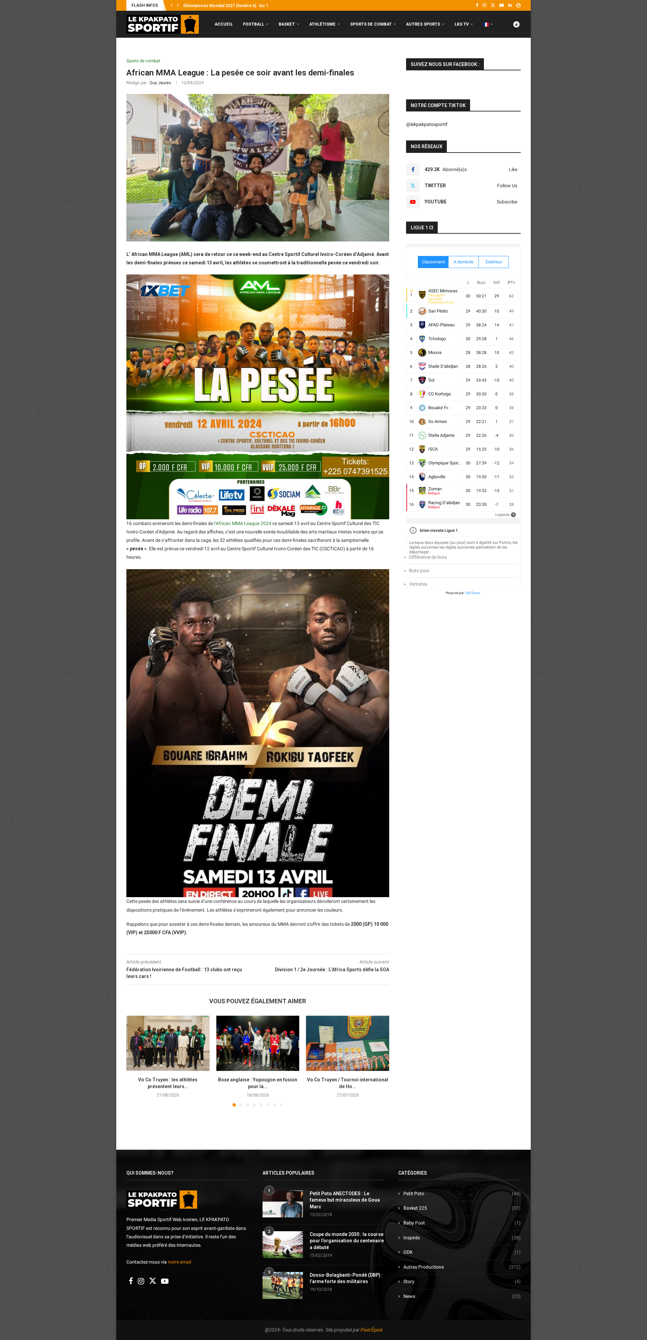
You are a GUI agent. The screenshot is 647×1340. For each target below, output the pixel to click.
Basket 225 (462, 1208)
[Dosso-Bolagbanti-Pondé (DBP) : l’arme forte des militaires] (283, 1285)
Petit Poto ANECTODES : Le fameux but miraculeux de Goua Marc (345, 1200)
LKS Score (472, 593)
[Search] (517, 52)
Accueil (224, 24)
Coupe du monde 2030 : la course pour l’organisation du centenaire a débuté (347, 1241)
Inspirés (462, 1237)
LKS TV (462, 24)
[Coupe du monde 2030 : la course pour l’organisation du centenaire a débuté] (283, 1244)
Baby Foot (462, 1222)
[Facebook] (477, 5)
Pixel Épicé (371, 1330)
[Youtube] (501, 5)
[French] (488, 24)
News (462, 1296)
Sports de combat (371, 24)
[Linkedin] (510, 5)
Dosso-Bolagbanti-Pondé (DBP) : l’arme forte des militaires (346, 1278)
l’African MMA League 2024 (242, 523)
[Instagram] (484, 5)
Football (253, 24)
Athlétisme (322, 24)
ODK (462, 1252)
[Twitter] (493, 5)
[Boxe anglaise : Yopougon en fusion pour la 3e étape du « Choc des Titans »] (258, 1043)
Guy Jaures (160, 82)
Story (462, 1281)
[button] (171, 5)
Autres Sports (423, 24)
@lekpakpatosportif (427, 124)
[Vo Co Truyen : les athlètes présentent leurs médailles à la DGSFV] (168, 1043)
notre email (179, 1262)
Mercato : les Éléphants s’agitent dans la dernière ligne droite (241, 5)
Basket (287, 24)
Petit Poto (462, 1193)
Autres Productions (462, 1267)
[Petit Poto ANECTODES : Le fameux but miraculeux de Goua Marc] (283, 1203)
